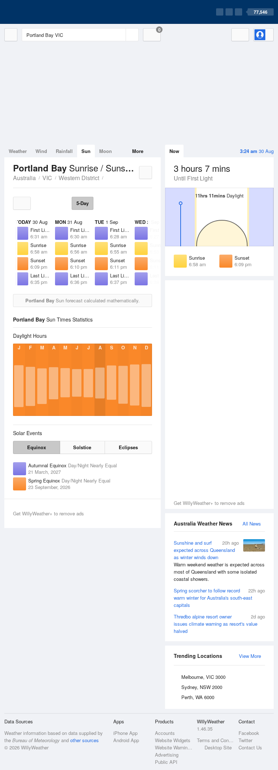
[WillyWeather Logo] (38, 12)
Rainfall (64, 151)
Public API (166, 761)
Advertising (166, 754)
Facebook (249, 732)
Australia (24, 178)
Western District (79, 178)
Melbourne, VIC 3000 (203, 676)
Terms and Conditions (215, 740)
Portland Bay (107, 177)
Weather (18, 151)
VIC (47, 178)
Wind (41, 151)
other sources (84, 740)
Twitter (245, 740)
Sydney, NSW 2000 (201, 687)
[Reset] (119, 35)
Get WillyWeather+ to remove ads (209, 502)
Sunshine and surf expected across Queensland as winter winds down (219, 560)
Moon (105, 151)
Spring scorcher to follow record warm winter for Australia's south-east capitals (219, 597)
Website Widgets (172, 740)
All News (252, 523)
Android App (126, 740)
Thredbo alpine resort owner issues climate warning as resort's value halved (219, 623)
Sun (85, 151)
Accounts (165, 732)
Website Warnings (173, 747)
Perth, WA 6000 (197, 697)
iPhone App (125, 732)
